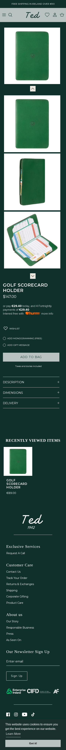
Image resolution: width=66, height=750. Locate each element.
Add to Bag (31, 357)
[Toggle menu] (4, 15)
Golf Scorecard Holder (16, 484)
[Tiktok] (33, 714)
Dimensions (13, 393)
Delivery (10, 403)
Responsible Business (20, 627)
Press (9, 633)
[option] (30, 56)
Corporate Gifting (17, 596)
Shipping (11, 590)
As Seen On (13, 640)
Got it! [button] (33, 743)
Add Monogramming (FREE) (24, 338)
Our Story (12, 621)
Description (13, 382)
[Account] (54, 15)
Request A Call (15, 553)
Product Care (14, 602)
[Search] (12, 15)
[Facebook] (8, 714)
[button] (12, 328)
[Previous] (33, 88)
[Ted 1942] (33, 15)
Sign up (17, 676)
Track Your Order (16, 578)
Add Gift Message (18, 345)
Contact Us (13, 571)
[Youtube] (24, 714)
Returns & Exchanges (20, 584)
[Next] (33, 276)
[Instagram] (16, 714)
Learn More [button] (13, 733)
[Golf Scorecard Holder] (18, 461)
